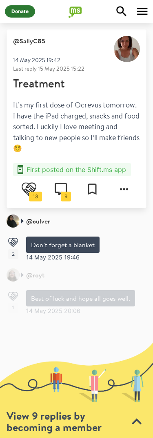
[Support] (13, 242)
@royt (35, 274)
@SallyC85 (29, 40)
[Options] (124, 189)
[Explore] (121, 11)
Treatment (39, 83)
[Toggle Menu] (142, 11)
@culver (38, 221)
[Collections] (92, 189)
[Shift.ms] (77, 11)
